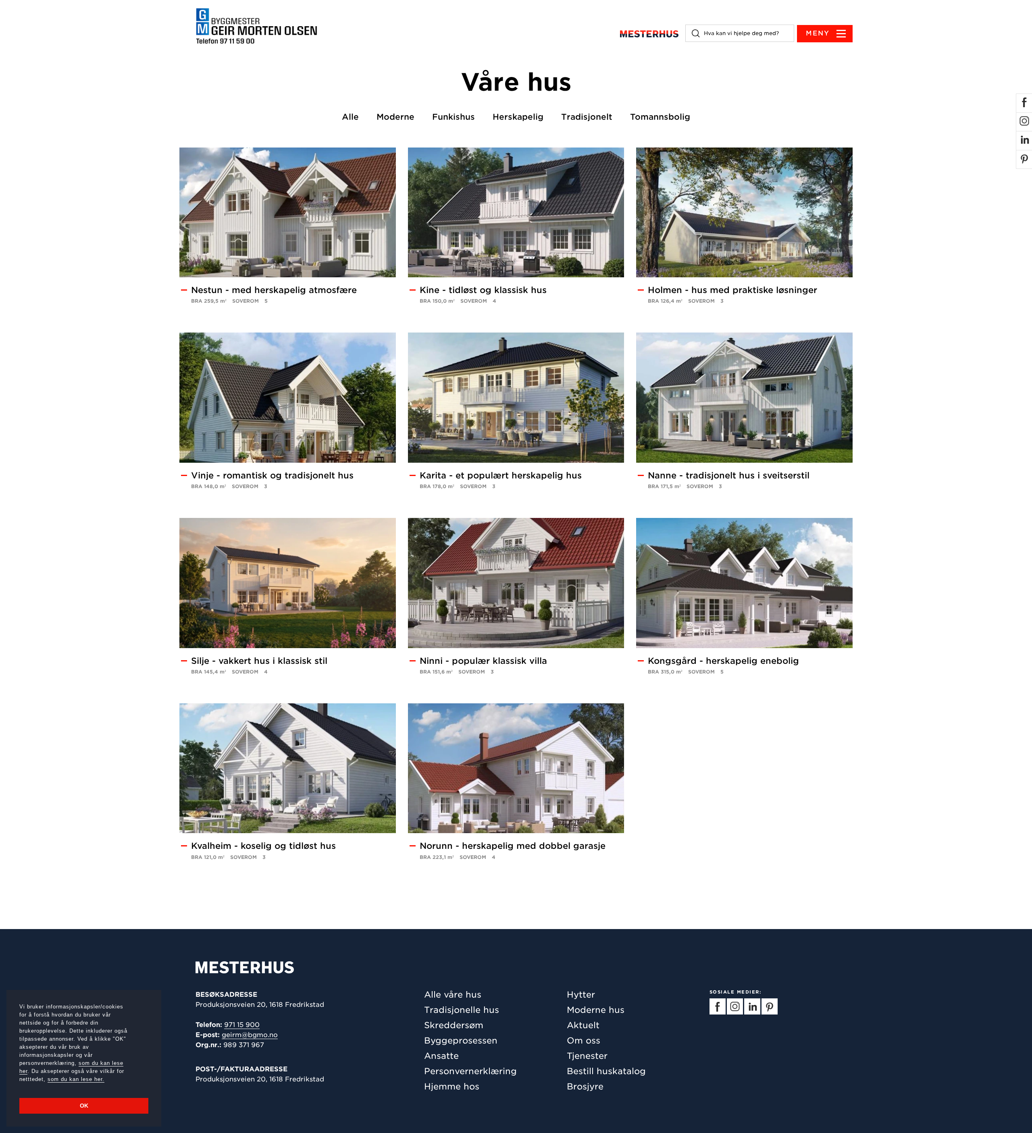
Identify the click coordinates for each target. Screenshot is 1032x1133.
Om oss (583, 1040)
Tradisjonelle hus (461, 1010)
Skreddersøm (453, 1025)
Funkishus (453, 117)
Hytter (581, 995)
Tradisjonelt (586, 117)
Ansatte (441, 1056)
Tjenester (587, 1056)
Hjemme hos (451, 1086)
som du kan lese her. (76, 1079)
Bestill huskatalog (606, 1071)
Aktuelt (583, 1025)
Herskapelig (518, 117)
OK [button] (84, 1105)
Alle (350, 117)
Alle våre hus (452, 995)
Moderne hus (595, 1010)
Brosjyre (585, 1086)
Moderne (395, 117)
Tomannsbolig (660, 117)
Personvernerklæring (470, 1071)
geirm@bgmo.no (250, 1035)
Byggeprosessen (460, 1040)
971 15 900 (242, 1025)
